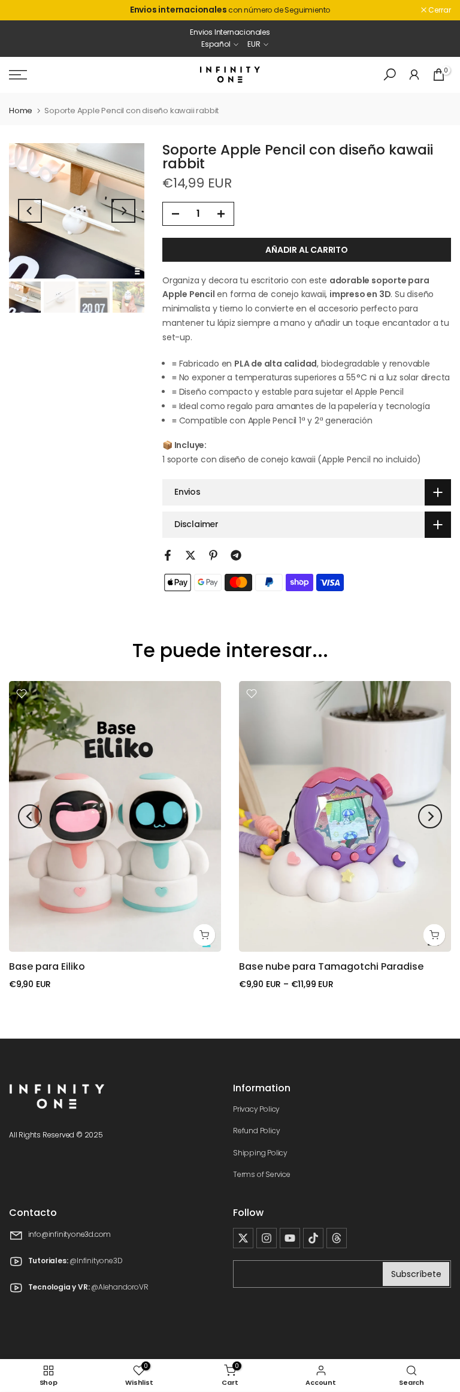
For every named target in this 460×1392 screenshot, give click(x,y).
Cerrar (26, 10)
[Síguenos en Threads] (336, 1238)
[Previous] (30, 211)
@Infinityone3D (95, 1261)
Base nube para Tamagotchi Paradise (331, 966)
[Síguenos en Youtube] (290, 1238)
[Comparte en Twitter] (190, 555)
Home (20, 110)
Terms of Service (261, 1174)
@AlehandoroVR (119, 1287)
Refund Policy (256, 1130)
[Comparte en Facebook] (167, 555)
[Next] (123, 211)
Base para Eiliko (47, 966)
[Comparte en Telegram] (236, 555)
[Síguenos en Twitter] (243, 1238)
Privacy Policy (256, 1109)
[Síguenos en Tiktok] (313, 1238)
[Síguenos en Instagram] (266, 1238)
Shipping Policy (260, 1153)
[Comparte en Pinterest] (213, 555)
